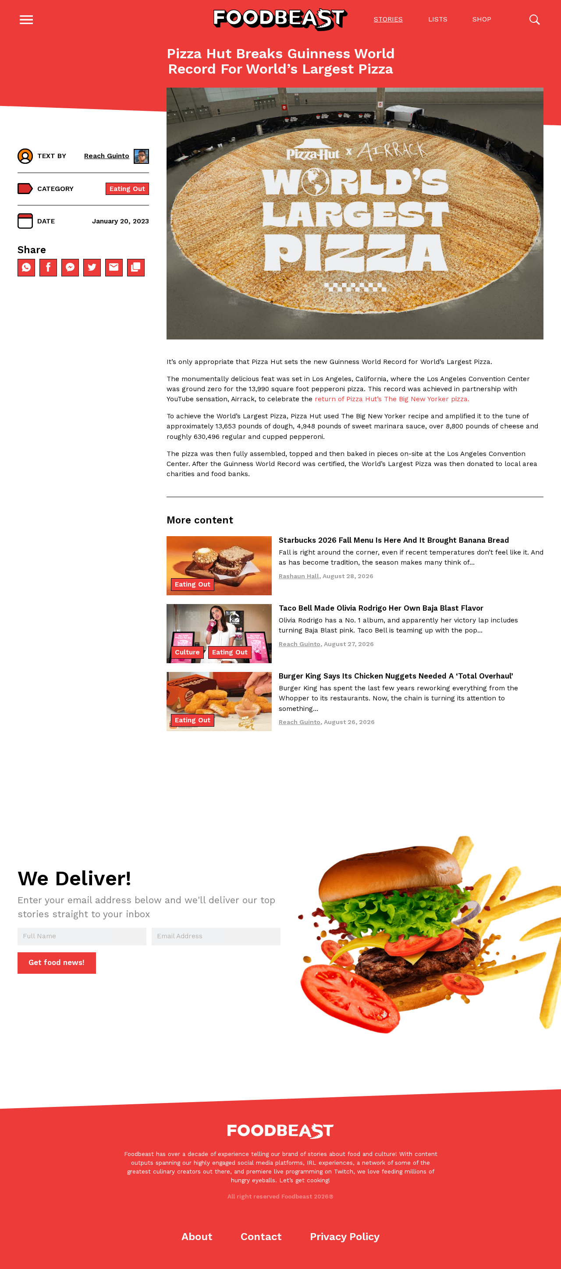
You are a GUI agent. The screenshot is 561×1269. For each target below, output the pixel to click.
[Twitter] (92, 267)
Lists (437, 19)
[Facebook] (48, 267)
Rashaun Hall (299, 576)
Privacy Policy (345, 1236)
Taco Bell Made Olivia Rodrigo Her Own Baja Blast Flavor (381, 608)
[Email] (114, 267)
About (197, 1236)
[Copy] (136, 267)
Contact (261, 1236)
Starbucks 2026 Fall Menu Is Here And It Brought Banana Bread (394, 540)
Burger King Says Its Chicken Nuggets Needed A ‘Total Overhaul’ (396, 676)
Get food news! (56, 962)
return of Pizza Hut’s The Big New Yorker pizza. (392, 399)
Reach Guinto (106, 156)
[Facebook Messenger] (70, 267)
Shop (481, 19)
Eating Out (127, 188)
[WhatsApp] (26, 267)
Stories (388, 19)
